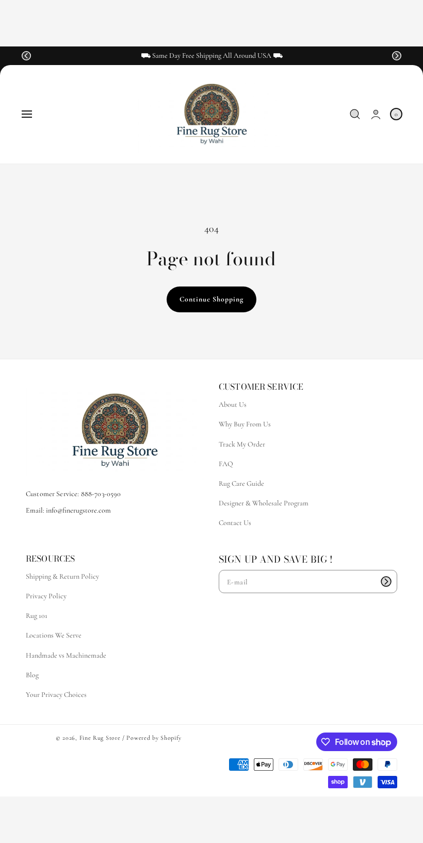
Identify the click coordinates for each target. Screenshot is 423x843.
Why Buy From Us (245, 424)
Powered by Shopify (154, 737)
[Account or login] (375, 114)
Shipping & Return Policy (62, 576)
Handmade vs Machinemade (66, 655)
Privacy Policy (46, 596)
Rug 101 (36, 615)
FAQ (226, 463)
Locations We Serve (54, 635)
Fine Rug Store (100, 737)
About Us (233, 404)
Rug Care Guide (241, 483)
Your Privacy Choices (56, 694)
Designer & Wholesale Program (263, 503)
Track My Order (242, 444)
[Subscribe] (386, 581)
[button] (26, 55)
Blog (32, 675)
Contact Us (235, 522)
